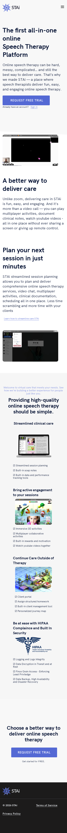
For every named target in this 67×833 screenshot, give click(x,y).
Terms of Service (46, 805)
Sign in (34, 106)
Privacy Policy (12, 813)
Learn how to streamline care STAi (21, 318)
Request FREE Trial (34, 752)
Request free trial (26, 100)
